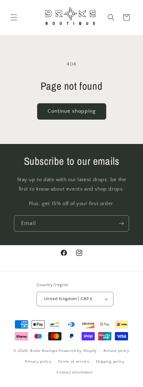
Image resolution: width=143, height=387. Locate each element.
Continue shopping (72, 111)
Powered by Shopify (78, 351)
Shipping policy (110, 362)
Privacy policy (38, 362)
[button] (14, 17)
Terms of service (73, 362)
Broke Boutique (44, 351)
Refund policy (116, 351)
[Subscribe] (121, 223)
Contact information (75, 372)
